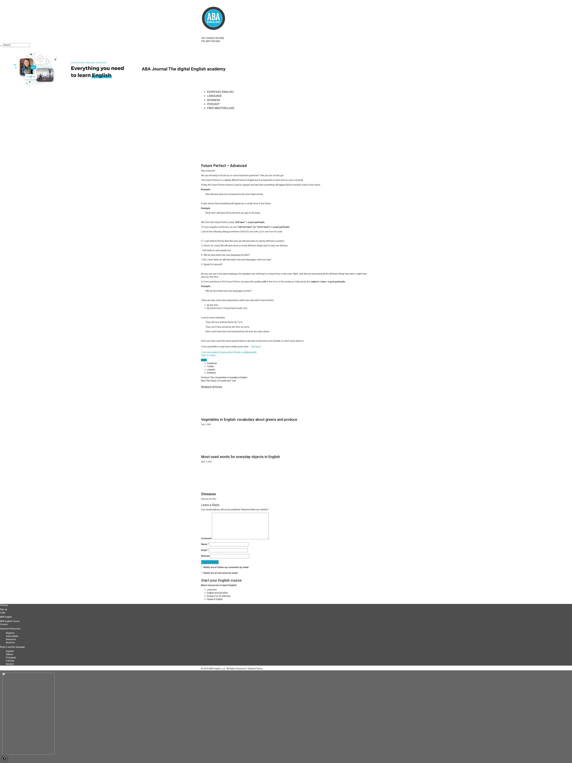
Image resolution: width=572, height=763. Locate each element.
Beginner (10, 633)
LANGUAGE (214, 96)
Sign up (3, 609)
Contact (4, 624)
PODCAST (213, 104)
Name (205, 544)
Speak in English (215, 599)
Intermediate (12, 636)
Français (10, 660)
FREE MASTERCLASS (220, 108)
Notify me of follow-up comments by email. (226, 567)
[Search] (1, 45)
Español (10, 651)
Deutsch (10, 664)
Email (204, 550)
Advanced (11, 639)
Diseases (208, 494)
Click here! (256, 347)
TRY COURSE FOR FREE (212, 38)
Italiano (9, 654)
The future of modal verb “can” (218, 380)
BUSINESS (213, 100)
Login (2, 612)
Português (11, 657)
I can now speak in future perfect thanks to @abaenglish (229, 352)
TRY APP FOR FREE (210, 41)
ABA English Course (10, 621)
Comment (206, 538)
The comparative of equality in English (224, 377)
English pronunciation (217, 592)
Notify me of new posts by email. (221, 573)
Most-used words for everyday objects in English (240, 457)
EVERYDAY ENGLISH (220, 92)
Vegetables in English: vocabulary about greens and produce (249, 419)
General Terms (255, 668)
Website (205, 556)
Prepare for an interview (218, 596)
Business (10, 642)
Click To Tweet (208, 355)
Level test (212, 589)
